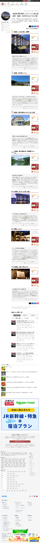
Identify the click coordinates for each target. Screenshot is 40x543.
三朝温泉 (17, 464)
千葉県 (11, 475)
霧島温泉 (12, 465)
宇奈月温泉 (6, 463)
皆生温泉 (24, 464)
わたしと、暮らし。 (32, 463)
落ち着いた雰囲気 (19, 340)
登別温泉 (6, 458)
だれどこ (31, 460)
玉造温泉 (20, 464)
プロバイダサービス (6, 521)
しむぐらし (30, 505)
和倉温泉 (20, 462)
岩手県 (13, 471)
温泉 (23, 327)
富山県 (8, 479)
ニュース (17, 521)
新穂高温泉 (17, 463)
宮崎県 (20, 490)
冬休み (27, 348)
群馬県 (11, 473)
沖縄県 (25, 490)
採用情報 (17, 523)
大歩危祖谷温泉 (15, 466)
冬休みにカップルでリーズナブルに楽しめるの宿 (26, 223)
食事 (29, 327)
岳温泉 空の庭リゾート (20, 73)
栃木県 (8, 473)
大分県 (17, 490)
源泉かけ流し (28, 359)
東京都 (13, 475)
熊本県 (15, 490)
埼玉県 (8, 475)
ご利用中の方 (29, 515)
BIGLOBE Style (18, 524)
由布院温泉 (20, 466)
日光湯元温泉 (24, 465)
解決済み (33, 315)
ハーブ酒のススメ (32, 475)
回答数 (19, 318)
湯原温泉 (2, 465)
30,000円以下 (21, 361)
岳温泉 (24, 348)
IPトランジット (5, 527)
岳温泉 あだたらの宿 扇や (22, 191)
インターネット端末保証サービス (20, 506)
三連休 (18, 327)
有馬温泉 (24, 463)
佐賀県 (10, 490)
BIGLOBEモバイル (6, 506)
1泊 (23, 340)
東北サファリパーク (27, 324)
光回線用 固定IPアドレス (7, 523)
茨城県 (13, 473)
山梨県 (8, 477)
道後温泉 (9, 464)
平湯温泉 (14, 463)
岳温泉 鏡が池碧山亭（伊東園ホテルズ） (24, 152)
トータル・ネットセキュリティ (20, 508)
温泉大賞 (30, 503)
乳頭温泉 (21, 458)
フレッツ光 (5, 520)
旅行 (31, 327)
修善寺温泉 (10, 462)
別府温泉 (6, 465)
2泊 (33, 327)
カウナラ (31, 469)
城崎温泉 (21, 463)
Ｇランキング (32, 459)
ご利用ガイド (32, 455)
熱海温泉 (23, 466)
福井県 (13, 479)
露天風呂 (26, 327)
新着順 (17, 318)
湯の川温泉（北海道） (16, 458)
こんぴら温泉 (13, 464)
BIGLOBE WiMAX (6, 508)
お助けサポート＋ (19, 503)
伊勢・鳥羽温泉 (7, 466)
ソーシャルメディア (19, 525)
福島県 (23, 324)
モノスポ (31, 467)
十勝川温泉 (10, 458)
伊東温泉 (6, 462)
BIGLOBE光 (5, 503)
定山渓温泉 (2, 458)
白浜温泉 (2, 464)
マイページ (30, 517)
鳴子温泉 (24, 458)
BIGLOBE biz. (5, 517)
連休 (20, 327)
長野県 (11, 477)
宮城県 (16, 471)
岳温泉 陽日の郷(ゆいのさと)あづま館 (24, 112)
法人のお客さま (4, 515)
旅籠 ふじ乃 (17, 228)
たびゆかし (31, 471)
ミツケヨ (31, 470)
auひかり (4, 505)
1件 (36, 231)
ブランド (17, 518)
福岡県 (7, 490)
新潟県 (13, 477)
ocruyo (31, 461)
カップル (3, 26)
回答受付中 (25, 315)
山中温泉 (23, 462)
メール (30, 518)
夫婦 (2, 30)
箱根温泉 (2, 466)
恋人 (2, 24)
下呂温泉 (10, 463)
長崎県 (12, 490)
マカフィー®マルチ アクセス (7, 528)
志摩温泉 (11, 466)
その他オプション (19, 511)
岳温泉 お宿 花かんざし (21, 266)
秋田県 (19, 471)
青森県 (11, 471)
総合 (27, 318)
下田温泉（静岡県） (15, 462)
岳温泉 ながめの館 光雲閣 (21, 31)
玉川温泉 (20, 465)
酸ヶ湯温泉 (16, 465)
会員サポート (31, 520)
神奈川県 (16, 475)
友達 (2, 28)
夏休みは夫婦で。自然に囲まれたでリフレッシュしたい (29, 186)
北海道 (8, 471)
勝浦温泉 (6, 464)
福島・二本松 (26, 335)
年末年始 (18, 359)
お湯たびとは (32, 454)
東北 (20, 324)
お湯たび (31, 462)
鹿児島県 (23, 490)
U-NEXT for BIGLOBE (19, 510)
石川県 (11, 479)
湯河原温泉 (2, 462)
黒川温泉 (9, 465)
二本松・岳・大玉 (32, 335)
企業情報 (16, 515)
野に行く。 (31, 468)
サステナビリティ (19, 520)
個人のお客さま (4, 500)
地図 (33, 123)
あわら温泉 (2, 463)
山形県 (22, 471)
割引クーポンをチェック (36, 52)
